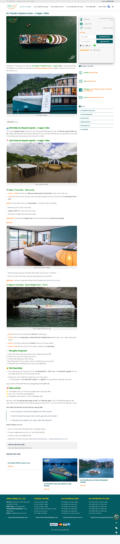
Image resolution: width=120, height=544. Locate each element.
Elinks (32, 1)
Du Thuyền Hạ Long (41, 7)
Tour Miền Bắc (91, 7)
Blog (24, 1)
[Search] (113, 6)
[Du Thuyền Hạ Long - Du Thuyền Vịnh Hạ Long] (11, 7)
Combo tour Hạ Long (40, 511)
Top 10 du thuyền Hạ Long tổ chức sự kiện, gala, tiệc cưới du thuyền (34, 416)
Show (15, 122)
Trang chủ (19, 1)
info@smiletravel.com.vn (19, 513)
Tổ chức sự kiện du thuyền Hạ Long (45, 509)
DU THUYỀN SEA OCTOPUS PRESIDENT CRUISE (94, 481)
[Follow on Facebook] (7, 1)
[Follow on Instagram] (10, 1)
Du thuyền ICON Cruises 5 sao (19, 463)
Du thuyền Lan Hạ (57, 7)
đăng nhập (17, 448)
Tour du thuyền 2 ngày (41, 504)
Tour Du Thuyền (25, 7)
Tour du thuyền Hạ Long (97, 89)
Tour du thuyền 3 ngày (41, 506)
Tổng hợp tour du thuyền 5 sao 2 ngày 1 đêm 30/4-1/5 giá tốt (31, 420)
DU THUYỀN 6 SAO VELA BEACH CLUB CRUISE (57, 485)
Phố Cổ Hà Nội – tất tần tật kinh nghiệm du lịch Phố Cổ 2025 (31, 411)
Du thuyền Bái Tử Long (75, 7)
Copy (83, 46)
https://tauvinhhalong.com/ (37, 439)
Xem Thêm (102, 7)
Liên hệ (28, 1)
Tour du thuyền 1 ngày (41, 502)
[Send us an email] (14, 1)
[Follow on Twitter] (12, 1)
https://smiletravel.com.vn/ (58, 439)
